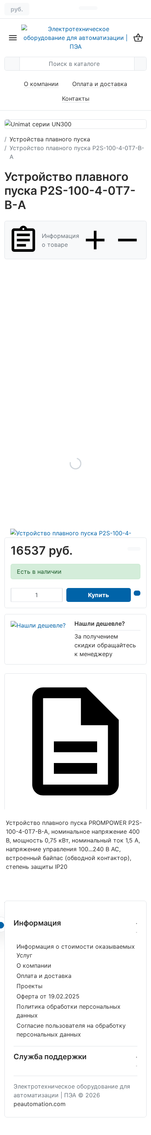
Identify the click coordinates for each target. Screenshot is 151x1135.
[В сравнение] (131, 549)
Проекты (29, 986)
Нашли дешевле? (99, 623)
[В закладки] (137, 549)
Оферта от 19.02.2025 (48, 996)
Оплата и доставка (99, 84)
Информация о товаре (60, 240)
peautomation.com (40, 1104)
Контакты (75, 98)
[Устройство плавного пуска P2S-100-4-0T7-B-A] (75, 463)
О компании (41, 84)
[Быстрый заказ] (137, 593)
